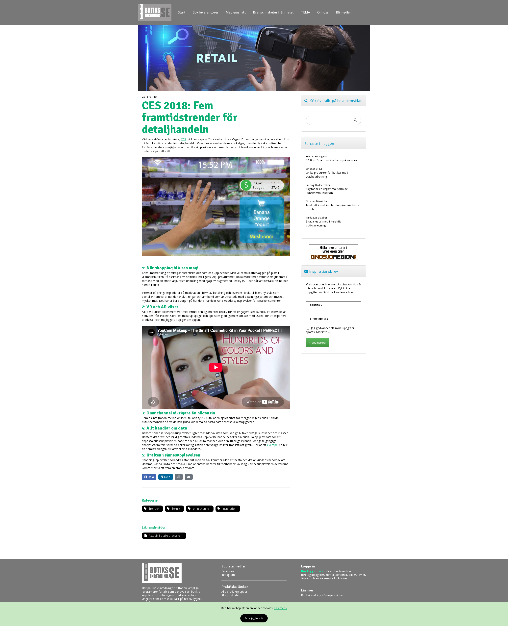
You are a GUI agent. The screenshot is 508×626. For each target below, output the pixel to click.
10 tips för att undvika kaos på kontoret (332, 160)
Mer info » (322, 332)
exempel (272, 445)
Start (182, 12)
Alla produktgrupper (234, 591)
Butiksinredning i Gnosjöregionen (322, 595)
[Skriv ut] (179, 477)
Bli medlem (344, 12)
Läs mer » (280, 608)
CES (183, 139)
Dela (150, 477)
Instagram (228, 575)
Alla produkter (230, 595)
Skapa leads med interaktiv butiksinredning (323, 223)
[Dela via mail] (189, 477)
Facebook (227, 571)
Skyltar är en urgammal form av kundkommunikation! (326, 191)
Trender (154, 508)
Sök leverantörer (205, 12)
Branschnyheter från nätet (273, 12)
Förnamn (316, 305)
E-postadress (319, 319)
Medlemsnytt (236, 12)
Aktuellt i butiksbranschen (165, 535)
